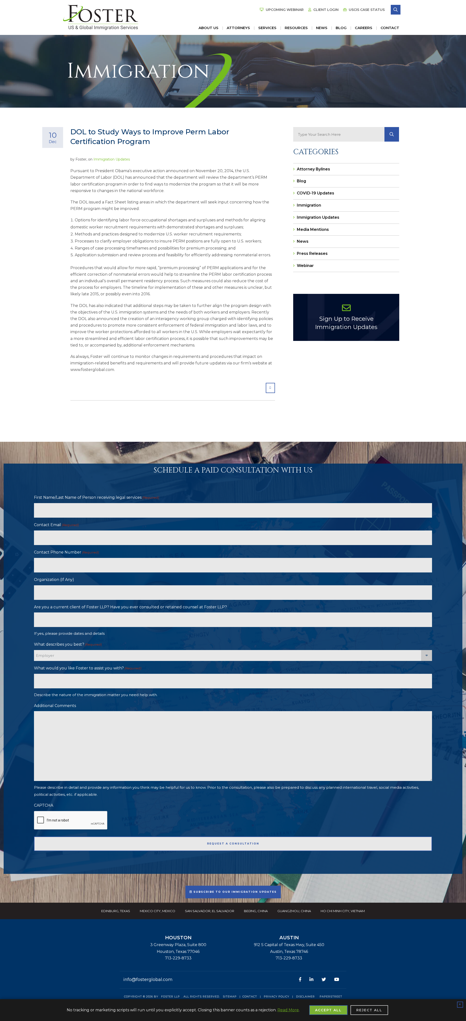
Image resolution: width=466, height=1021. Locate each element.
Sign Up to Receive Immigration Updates (346, 322)
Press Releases (312, 253)
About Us (208, 27)
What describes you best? (68, 644)
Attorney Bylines (313, 169)
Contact (390, 27)
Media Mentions (313, 229)
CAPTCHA (43, 805)
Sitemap (230, 996)
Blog (341, 27)
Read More (288, 1010)
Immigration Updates (111, 159)
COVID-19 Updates (315, 193)
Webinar (305, 265)
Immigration (309, 205)
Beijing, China (256, 911)
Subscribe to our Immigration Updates (234, 891)
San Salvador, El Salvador (209, 911)
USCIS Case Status (366, 10)
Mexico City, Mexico (157, 911)
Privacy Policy (276, 996)
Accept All (328, 1010)
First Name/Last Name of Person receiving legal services (96, 497)
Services (267, 27)
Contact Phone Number (66, 552)
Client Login (325, 10)
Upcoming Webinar (284, 10)
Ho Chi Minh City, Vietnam (343, 911)
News (321, 27)
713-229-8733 (178, 958)
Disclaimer (305, 996)
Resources (296, 27)
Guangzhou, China (294, 911)
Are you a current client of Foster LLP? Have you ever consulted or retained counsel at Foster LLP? (130, 607)
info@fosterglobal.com (148, 979)
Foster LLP (170, 996)
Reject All (369, 1010)
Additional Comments (55, 705)
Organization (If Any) (54, 579)
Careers (363, 27)
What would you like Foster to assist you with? (87, 668)
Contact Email (56, 525)
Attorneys (238, 27)
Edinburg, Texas (115, 911)
